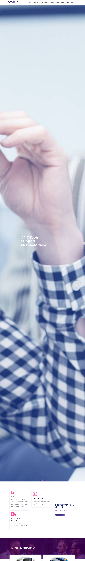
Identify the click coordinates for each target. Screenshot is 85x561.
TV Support (14, 497)
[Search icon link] (75, 2)
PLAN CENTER (64, 506)
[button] (40, 480)
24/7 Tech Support (39, 498)
